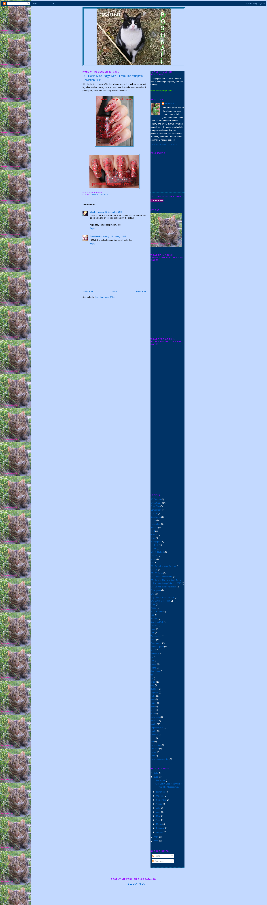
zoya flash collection (159, 759)
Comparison (155, 510)
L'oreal (153, 548)
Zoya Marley (156, 643)
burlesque (154, 654)
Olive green (155, 590)
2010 (156, 837)
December (161, 780)
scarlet (153, 731)
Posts (157, 856)
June (158, 812)
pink (152, 710)
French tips (155, 524)
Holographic (155, 541)
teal (152, 741)
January (160, 832)
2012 (156, 773)
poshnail (169, 103)
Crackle (153, 513)
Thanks (153, 625)
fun (151, 678)
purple (153, 724)
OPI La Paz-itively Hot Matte (163, 587)
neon (152, 699)
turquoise (154, 749)
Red (106, 195)
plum (152, 713)
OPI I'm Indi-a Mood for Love (163, 566)
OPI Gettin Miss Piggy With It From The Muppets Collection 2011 (113, 77)
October (160, 796)
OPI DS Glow (156, 573)
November (161, 792)
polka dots (155, 717)
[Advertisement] (162, 440)
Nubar (153, 559)
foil (151, 675)
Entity (153, 520)
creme (153, 668)
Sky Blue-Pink (156, 622)
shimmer (154, 734)
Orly (152, 594)
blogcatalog (136, 884)
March (159, 824)
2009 (156, 841)
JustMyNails (96, 236)
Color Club (155, 506)
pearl (152, 706)
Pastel (153, 608)
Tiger (152, 629)
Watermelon (155, 636)
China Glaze (155, 503)
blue (152, 650)
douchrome (155, 671)
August (159, 804)
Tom (152, 632)
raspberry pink (156, 727)
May (158, 816)
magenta (154, 692)
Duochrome (155, 517)
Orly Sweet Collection (160, 601)
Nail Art (153, 556)
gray (152, 685)
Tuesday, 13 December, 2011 (109, 212)
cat (151, 657)
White (153, 639)
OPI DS (153, 570)
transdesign (155, 745)
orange (153, 703)
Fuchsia (154, 527)
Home (114, 291)
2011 (156, 777)
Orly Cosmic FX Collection (162, 597)
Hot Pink (154, 545)
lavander (154, 689)
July (158, 808)
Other (152, 604)
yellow (153, 752)
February (160, 828)
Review (153, 618)
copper (153, 664)
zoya (152, 756)
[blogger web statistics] (156, 201)
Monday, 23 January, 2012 (114, 236)
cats (152, 661)
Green (153, 534)
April (158, 820)
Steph (92, 212)
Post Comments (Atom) (105, 297)
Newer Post (88, 291)
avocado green (157, 646)
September (161, 800)
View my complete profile (163, 144)
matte (153, 696)
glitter (95, 195)
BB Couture (155, 499)
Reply (92, 228)
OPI (101, 195)
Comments (159, 861)
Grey (152, 538)
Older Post (141, 291)
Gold (152, 531)
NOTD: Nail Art (157, 552)
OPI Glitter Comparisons (161, 577)
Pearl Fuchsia (156, 611)
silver (152, 738)
